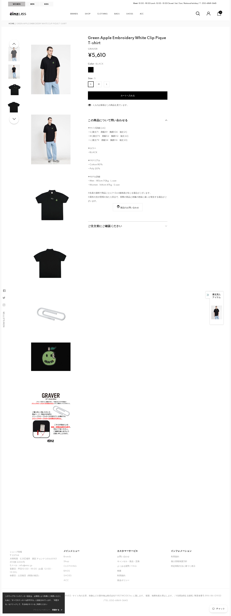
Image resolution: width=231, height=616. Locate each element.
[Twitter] (4, 298)
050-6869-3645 (209, 3)
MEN (32, 4)
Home (11, 24)
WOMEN (16, 4)
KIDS (46, 4)
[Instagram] (4, 305)
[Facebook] (4, 291)
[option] (51, 69)
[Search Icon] (198, 14)
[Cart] (219, 15)
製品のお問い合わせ (129, 208)
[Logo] (18, 14)
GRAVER (92, 49)
